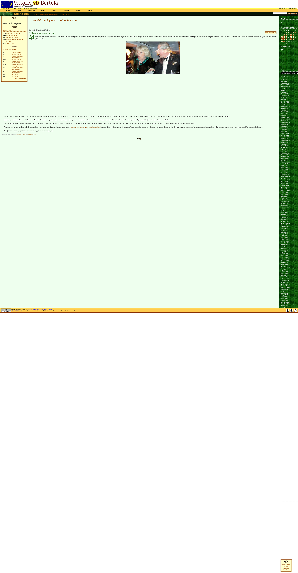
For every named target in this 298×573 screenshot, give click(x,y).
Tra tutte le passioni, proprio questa (17, 56)
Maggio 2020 (284, 169)
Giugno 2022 (284, 128)
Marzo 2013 (284, 298)
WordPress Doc (285, 546)
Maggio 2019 (284, 183)
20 (282, 39)
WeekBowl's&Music (286, 533)
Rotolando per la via (42, 33)
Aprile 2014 (284, 275)
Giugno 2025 (284, 94)
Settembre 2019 (285, 180)
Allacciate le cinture (286, 484)
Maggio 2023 (284, 113)
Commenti (283, 554)
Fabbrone (283, 455)
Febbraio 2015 (285, 259)
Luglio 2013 (284, 291)
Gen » (286, 43)
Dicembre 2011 (285, 325)
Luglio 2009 (284, 377)
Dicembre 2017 (285, 203)
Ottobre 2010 (284, 350)
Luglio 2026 (284, 79)
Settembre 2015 (285, 248)
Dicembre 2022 (285, 117)
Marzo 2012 (284, 320)
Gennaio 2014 (285, 280)
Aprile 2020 (284, 171)
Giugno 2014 (284, 271)
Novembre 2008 (285, 392)
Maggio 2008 (284, 402)
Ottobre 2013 (284, 286)
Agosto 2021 (284, 142)
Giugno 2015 (284, 253)
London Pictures (285, 466)
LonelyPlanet (284, 512)
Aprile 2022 (284, 129)
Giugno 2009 (284, 379)
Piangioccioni (284, 521)
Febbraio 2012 (285, 322)
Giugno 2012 (284, 314)
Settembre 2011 (285, 331)
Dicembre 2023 (285, 103)
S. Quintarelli (284, 493)
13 (282, 37)
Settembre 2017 (285, 207)
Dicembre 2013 (285, 282)
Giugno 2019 (284, 182)
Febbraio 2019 (285, 185)
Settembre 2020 (285, 162)
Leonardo (283, 490)
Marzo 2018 (284, 198)
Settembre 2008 (285, 395)
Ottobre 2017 (284, 205)
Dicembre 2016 (285, 221)
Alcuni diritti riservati (16, 310)
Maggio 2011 (284, 338)
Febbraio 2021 (285, 153)
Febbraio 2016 (285, 239)
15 (286, 37)
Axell (282, 486)
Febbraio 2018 (285, 199)
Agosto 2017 (284, 208)
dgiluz (282, 488)
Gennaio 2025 (285, 95)
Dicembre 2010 (285, 347)
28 (284, 41)
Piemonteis (292, 8)
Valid (284, 541)
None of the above (286, 459)
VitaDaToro (284, 531)
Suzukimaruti (284, 495)
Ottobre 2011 (284, 329)
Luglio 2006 (284, 442)
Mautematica (284, 513)
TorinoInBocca (285, 530)
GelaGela (283, 473)
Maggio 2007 (284, 424)
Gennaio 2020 (285, 174)
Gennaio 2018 (285, 201)
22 (286, 39)
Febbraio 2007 (285, 429)
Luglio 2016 (284, 230)
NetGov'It (283, 515)
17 (291, 37)
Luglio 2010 (284, 356)
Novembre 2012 (285, 305)
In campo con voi (12, 37)
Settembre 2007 (285, 417)
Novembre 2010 (285, 349)
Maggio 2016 (284, 234)
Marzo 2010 (284, 363)
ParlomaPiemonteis (286, 519)
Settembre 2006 (285, 438)
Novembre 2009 (285, 370)
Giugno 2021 (284, 146)
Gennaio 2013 (285, 302)
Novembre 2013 (285, 284)
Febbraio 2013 (285, 300)
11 (293, 34)
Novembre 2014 (285, 264)
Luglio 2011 (284, 334)
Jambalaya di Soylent (287, 457)
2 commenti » (32, 134)
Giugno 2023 (284, 111)
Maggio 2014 (284, 273)
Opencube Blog (285, 460)
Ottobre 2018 (284, 189)
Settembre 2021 (285, 140)
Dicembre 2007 (285, 411)
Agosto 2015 (284, 250)
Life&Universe (284, 510)
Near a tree (21, 14)
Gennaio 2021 (285, 155)
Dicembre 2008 (285, 390)
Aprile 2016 (284, 235)
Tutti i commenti (20, 78)
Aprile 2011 (284, 340)
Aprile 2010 (284, 361)
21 (284, 39)
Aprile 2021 (284, 149)
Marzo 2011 (284, 341)
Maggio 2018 (284, 194)
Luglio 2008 (284, 399)
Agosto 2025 (284, 90)
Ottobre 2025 (284, 88)
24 (291, 39)
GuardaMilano (284, 506)
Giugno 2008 (284, 401)
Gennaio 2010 (285, 367)
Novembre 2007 (285, 413)
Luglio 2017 (284, 210)
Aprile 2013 (284, 296)
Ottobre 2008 (284, 393)
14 (284, 37)
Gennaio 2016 (285, 241)
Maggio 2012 (284, 316)
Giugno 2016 (284, 232)
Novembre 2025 (285, 86)
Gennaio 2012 (285, 323)
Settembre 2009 (285, 374)
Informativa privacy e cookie (44, 309)
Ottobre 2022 (284, 120)
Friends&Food (285, 505)
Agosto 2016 (284, 228)
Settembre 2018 (285, 191)
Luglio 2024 (284, 97)
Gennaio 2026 (285, 85)
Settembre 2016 (285, 226)
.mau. (282, 479)
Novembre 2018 (285, 187)
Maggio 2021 (284, 147)
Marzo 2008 (284, 406)
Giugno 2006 (284, 444)
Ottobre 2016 (284, 225)
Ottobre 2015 (284, 246)
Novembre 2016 (285, 223)
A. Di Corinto (284, 481)
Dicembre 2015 (285, 243)
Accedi (283, 539)
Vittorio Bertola (32, 309)
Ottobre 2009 (284, 372)
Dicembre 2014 (285, 262)
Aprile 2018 (284, 196)
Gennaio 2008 (285, 410)
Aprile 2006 (284, 447)
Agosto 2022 (284, 124)
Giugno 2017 (284, 212)
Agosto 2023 (284, 108)
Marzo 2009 (284, 384)
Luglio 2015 (284, 252)
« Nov (282, 43)
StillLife (274, 32)
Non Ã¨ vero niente (286, 453)
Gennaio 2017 (285, 219)
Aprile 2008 (284, 404)
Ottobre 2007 (284, 415)
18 (293, 37)
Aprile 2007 (284, 426)
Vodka (282, 462)
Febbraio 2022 (285, 133)
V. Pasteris (284, 497)
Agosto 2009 (284, 375)
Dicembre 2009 (285, 368)
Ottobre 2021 (284, 138)
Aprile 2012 (284, 318)
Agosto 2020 (284, 164)
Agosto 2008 (284, 397)
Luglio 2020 (284, 165)
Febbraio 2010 (285, 365)
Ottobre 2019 (284, 178)
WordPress (284, 545)
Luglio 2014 (284, 270)
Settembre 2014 (285, 268)
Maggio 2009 (284, 381)
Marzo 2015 (284, 257)
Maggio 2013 (284, 295)
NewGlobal (268, 32)
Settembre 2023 (285, 106)
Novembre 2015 (285, 244)
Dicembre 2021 (285, 137)
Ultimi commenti (10, 49)
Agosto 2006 (284, 440)
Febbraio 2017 (285, 217)
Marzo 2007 (284, 428)
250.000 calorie (285, 469)
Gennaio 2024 (285, 101)
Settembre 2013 (285, 287)
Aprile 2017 (284, 214)
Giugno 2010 (284, 358)
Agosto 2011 (284, 332)
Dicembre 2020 (285, 156)
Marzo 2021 (284, 151)
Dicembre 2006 (285, 433)
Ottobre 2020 (284, 160)
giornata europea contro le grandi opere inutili (86, 127)
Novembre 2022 (285, 119)
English (286, 8)
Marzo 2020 (284, 173)
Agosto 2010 (284, 354)
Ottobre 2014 (284, 266)
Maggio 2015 (284, 255)
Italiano (281, 8)
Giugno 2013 (284, 293)
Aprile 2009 (284, 383)
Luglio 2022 (284, 126)
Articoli (282, 552)
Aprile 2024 (284, 99)
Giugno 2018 (284, 192)
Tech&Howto (284, 528)
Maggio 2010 (284, 359)
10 (291, 34)
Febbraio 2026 (285, 83)
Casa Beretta (284, 464)
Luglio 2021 (284, 144)
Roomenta (283, 522)
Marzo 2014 (284, 277)
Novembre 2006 (285, 435)
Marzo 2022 (284, 131)
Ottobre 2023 (284, 104)
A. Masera (284, 482)
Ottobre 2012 (284, 307)
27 (282, 41)
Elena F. (283, 468)
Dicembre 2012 (285, 304)
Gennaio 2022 (285, 135)
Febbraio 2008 (285, 408)
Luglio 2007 (284, 420)
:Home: (283, 21)
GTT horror (15, 74)
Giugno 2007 (284, 422)
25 (293, 39)
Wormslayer (10, 43)
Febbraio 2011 (285, 343)
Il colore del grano (286, 471)
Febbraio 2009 (285, 386)
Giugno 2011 (284, 336)
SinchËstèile (284, 524)
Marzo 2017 (284, 216)
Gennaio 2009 (285, 388)
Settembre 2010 (285, 352)
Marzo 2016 (284, 237)
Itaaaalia (283, 508)
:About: (283, 23)
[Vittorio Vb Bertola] (288, 67)
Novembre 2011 (285, 327)
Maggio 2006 (284, 446)
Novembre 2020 (285, 158)
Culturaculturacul (285, 503)
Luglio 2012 (284, 313)
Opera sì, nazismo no (13, 33)
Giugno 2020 (284, 167)
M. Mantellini (284, 491)
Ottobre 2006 (284, 437)
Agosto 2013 (284, 289)
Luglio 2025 (284, 92)
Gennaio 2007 (285, 431)
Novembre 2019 (285, 176)
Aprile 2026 (284, 81)
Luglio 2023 (284, 110)
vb (3, 56)
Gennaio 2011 (285, 345)
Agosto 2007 (284, 418)
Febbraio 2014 (285, 279)
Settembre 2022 (285, 122)
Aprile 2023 (284, 115)
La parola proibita (12, 35)
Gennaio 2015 (285, 261)
